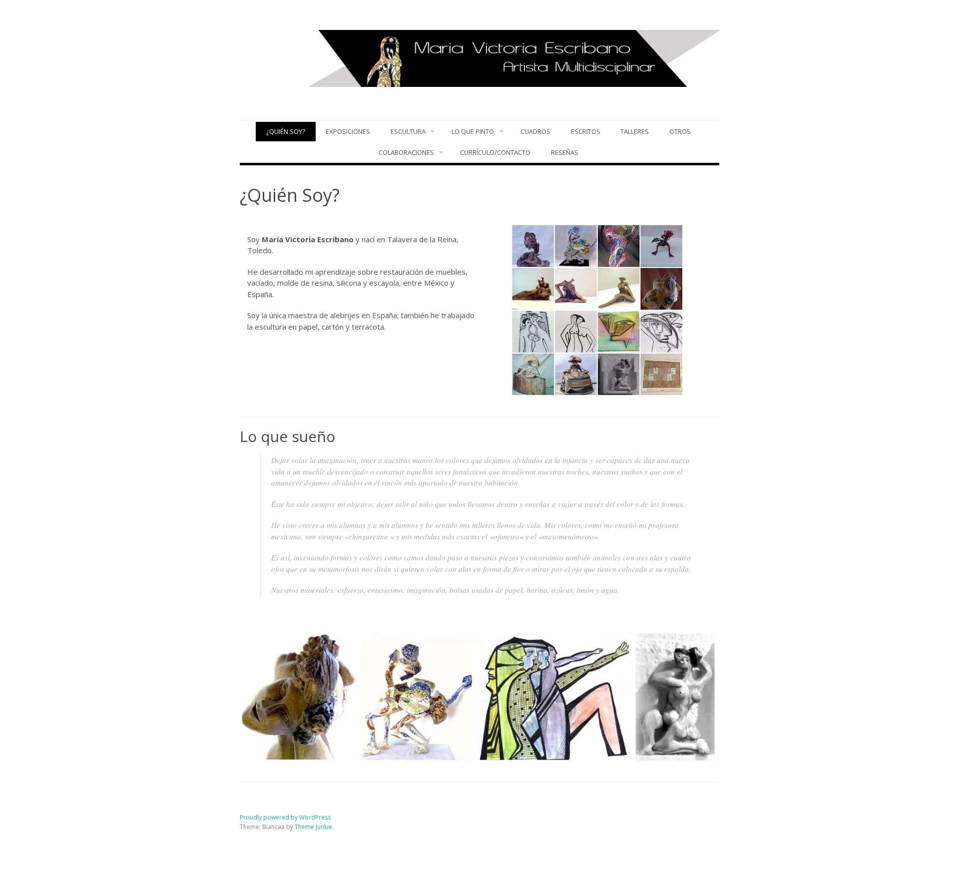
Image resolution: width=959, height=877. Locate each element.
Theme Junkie (313, 827)
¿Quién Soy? (285, 131)
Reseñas (564, 152)
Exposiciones (348, 131)
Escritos (585, 131)
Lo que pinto (473, 131)
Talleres (634, 131)
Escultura (408, 131)
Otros (680, 131)
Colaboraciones (406, 152)
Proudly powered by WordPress (285, 817)
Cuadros (535, 131)
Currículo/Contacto (495, 152)
